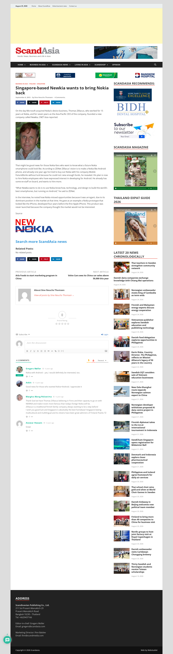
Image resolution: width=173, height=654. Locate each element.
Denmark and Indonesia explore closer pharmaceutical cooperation (143, 458)
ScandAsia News (60, 64)
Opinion (116, 64)
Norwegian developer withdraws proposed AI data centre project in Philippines (143, 408)
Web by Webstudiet (149, 650)
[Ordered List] (41, 351)
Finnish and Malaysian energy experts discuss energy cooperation (143, 308)
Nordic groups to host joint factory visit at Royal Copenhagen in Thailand (142, 535)
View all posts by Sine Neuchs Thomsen (54, 295)
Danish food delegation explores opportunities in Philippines (144, 340)
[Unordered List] (45, 351)
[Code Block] (52, 351)
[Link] (55, 351)
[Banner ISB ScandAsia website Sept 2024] (125, 58)
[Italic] (31, 351)
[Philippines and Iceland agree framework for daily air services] (122, 472)
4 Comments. (60, 97)
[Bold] (27, 351)
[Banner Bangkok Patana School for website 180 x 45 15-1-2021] (65, 77)
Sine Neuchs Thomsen (43, 97)
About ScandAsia (44, 6)
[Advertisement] (86, 26)
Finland (32, 84)
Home (34, 6)
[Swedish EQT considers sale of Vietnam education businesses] (122, 372)
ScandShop (100, 64)
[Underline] (34, 351)
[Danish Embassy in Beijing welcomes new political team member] (122, 502)
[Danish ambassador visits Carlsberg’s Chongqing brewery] (122, 549)
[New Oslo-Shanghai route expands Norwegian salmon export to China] (122, 387)
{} (59, 351)
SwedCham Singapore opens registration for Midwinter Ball (142, 442)
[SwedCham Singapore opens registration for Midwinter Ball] (122, 440)
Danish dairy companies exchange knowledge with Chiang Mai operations (133, 279)
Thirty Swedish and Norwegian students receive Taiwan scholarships (141, 568)
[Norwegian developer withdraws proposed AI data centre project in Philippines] (122, 405)
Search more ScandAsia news (41, 241)
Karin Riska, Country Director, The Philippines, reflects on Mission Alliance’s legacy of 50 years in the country (144, 357)
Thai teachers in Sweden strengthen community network (143, 266)
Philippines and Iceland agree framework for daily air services (143, 475)
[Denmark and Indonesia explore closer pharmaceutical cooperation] (122, 454)
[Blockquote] (48, 351)
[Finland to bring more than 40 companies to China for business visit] (122, 517)
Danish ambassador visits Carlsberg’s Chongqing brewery (141, 552)
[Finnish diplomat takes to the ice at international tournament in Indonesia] (122, 422)
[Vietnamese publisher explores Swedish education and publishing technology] (122, 320)
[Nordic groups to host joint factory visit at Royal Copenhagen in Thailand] (122, 532)
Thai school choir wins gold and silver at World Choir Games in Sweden (143, 490)
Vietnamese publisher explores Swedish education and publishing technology (142, 323)
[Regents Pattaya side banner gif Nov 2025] (133, 100)
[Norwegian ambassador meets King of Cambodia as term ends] (122, 290)
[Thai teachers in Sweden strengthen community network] (122, 263)
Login (105, 334)
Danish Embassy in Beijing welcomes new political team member (143, 505)
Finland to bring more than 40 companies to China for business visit (143, 519)
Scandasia (35, 650)
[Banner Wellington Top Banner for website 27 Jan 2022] (25, 77)
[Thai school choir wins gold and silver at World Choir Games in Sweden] (122, 487)
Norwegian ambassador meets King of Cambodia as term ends (143, 293)
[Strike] (38, 351)
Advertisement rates (59, 6)
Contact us (73, 6)
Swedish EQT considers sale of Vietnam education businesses (142, 375)
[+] (62, 351)
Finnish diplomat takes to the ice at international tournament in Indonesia (144, 426)
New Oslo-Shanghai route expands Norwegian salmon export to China (141, 391)
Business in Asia (38, 64)
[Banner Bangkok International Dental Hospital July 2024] (133, 114)
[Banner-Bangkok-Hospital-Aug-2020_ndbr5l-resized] (145, 77)
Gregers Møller (33, 368)
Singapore (41, 84)
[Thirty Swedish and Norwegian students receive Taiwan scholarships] (122, 564)
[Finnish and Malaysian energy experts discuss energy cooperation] (122, 305)
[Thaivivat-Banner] (106, 77)
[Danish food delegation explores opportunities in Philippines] (122, 337)
